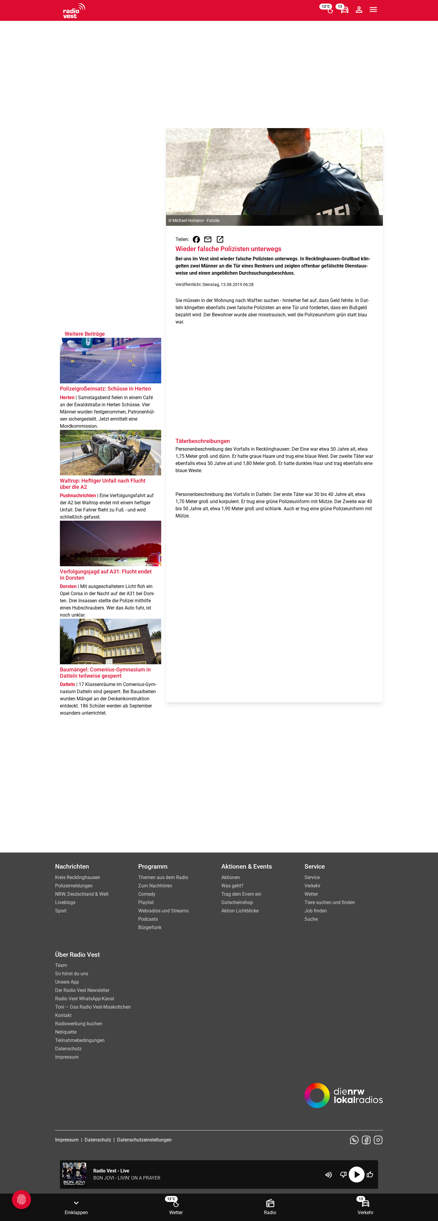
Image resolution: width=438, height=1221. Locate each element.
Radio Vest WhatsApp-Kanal (84, 998)
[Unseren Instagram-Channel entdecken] (378, 1140)
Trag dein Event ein (241, 894)
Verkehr (312, 886)
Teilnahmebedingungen (80, 1040)
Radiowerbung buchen (78, 1023)
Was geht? (232, 886)
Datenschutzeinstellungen (144, 1140)
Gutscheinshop (237, 902)
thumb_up (369, 1174)
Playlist (146, 902)
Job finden (316, 911)
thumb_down (343, 1174)
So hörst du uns (71, 973)
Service (312, 877)
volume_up (328, 1175)
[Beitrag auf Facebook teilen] (196, 239)
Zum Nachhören (155, 886)
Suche (311, 919)
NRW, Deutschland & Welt (81, 894)
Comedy (147, 894)
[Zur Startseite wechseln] (74, 10)
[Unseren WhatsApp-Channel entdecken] (354, 1140)
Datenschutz (68, 1049)
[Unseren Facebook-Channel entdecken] (366, 1140)
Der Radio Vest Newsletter (82, 990)
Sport (60, 911)
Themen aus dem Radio (163, 877)
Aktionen (230, 877)
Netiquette (66, 1032)
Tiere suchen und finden (330, 902)
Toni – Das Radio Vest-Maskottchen (93, 1007)
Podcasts (148, 919)
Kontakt (63, 1015)
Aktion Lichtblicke (240, 911)
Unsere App (67, 982)
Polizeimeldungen (74, 886)
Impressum (67, 1057)
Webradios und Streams (163, 911)
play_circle (356, 1174)
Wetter (311, 894)
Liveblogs (65, 902)
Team (61, 965)
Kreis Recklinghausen (77, 877)
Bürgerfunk (149, 927)
